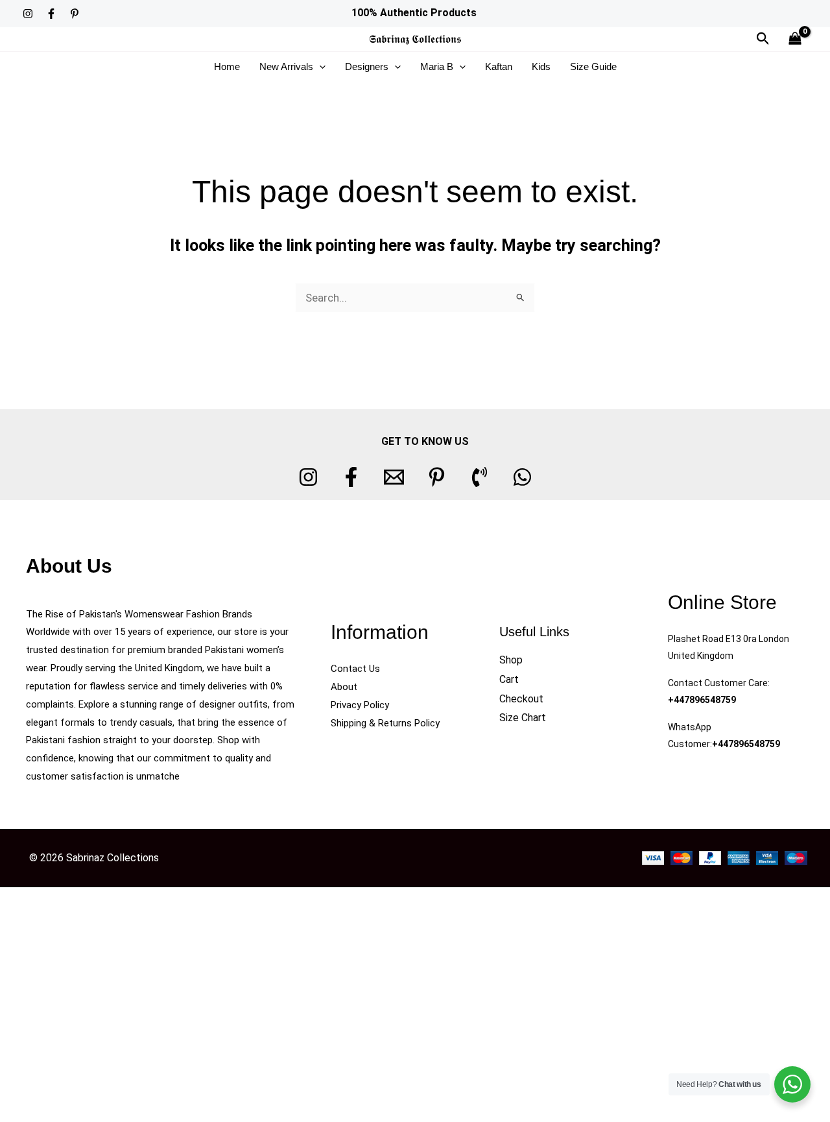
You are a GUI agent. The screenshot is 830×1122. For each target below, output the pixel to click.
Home (227, 66)
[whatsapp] (522, 477)
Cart (509, 679)
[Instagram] (28, 13)
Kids (541, 66)
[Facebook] (51, 13)
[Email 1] (394, 477)
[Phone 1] (479, 477)
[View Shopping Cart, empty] (795, 39)
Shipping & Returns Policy (385, 723)
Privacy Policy (360, 705)
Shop (511, 660)
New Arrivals (286, 66)
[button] (763, 39)
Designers (366, 66)
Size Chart (522, 717)
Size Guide (593, 66)
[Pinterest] (74, 13)
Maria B (436, 66)
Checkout (521, 699)
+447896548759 (702, 700)
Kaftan (498, 66)
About (344, 687)
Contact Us (355, 668)
